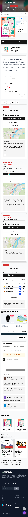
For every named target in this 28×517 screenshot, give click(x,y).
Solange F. (9, 388)
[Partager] (23, 95)
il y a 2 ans (21, 378)
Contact (16, 494)
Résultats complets (14, 122)
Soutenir (17, 507)
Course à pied (4, 12)
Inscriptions (17, 500)
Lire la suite (14, 78)
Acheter (9, 334)
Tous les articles (21, 337)
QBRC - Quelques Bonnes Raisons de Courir (7, 451)
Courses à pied (5, 494)
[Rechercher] (24, 508)
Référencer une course (19, 497)
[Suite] (24, 322)
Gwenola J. (9, 397)
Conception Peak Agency (20, 511)
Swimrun (3, 500)
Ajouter (24, 13)
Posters (16, 502)
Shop (16, 503)
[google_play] (16, 483)
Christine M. (9, 377)
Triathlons (4, 497)
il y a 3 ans (20, 389)
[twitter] (5, 483)
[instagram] (8, 483)
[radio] (15, 350)
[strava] (10, 483)
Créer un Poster (14, 125)
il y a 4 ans (9, 407)
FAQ (12, 511)
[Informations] (5, 155)
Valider (16, 488)
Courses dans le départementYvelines (12, 462)
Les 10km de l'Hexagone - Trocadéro (19, 451)
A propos (17, 495)
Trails (3, 495)
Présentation (6, 141)
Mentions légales (5, 511)
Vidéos (16, 505)
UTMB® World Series (6, 502)
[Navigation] (2, 2)
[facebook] (21, 18)
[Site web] (17, 18)
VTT (2, 498)
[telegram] (13, 483)
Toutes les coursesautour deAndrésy (12, 460)
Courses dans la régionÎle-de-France (12, 464)
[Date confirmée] (2, 454)
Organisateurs (18, 498)
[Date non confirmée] (15, 454)
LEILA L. (9, 404)
